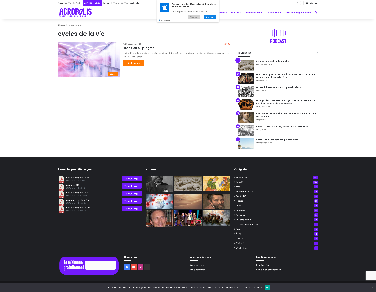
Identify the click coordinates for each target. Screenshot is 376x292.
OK (267, 287)
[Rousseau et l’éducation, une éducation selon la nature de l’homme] (246, 117)
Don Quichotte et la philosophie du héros (278, 87)
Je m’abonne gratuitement (298, 12)
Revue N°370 (72, 185)
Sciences (240, 210)
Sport (238, 229)
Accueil (63, 25)
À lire (238, 234)
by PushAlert (165, 20)
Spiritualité (241, 196)
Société (239, 182)
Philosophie (241, 177)
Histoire (239, 201)
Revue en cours (219, 12)
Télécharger (131, 178)
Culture (239, 238)
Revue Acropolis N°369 (78, 192)
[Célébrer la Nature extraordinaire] (188, 217)
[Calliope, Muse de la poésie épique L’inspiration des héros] (216, 217)
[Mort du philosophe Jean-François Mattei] (159, 218)
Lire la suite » (133, 63)
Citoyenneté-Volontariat (247, 224)
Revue (239, 205)
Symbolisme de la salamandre (272, 61)
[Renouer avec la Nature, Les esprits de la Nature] (246, 130)
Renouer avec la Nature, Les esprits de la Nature (282, 126)
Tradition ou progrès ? (140, 48)
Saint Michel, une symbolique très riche (277, 139)
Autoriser (209, 17)
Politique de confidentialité (268, 269)
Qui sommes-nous (198, 265)
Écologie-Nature (243, 219)
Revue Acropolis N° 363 (78, 177)
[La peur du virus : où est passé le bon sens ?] (159, 201)
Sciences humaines (245, 191)
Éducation (240, 215)
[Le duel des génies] (216, 201)
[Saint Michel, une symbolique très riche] (246, 143)
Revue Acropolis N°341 (77, 200)
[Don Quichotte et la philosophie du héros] (246, 91)
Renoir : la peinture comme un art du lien (122, 3)
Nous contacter (197, 269)
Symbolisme (241, 248)
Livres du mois (274, 12)
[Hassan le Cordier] (216, 183)
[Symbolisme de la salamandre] (246, 65)
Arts (238, 187)
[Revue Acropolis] (75, 12)
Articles (235, 12)
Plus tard (194, 17)
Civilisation (241, 243)
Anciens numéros (253, 12)
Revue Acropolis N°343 (78, 207)
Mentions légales (264, 265)
